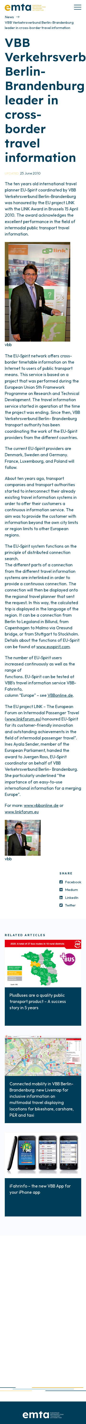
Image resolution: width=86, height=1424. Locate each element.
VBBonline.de (60, 695)
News (9, 17)
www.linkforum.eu (23, 719)
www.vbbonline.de (41, 805)
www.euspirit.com (53, 646)
